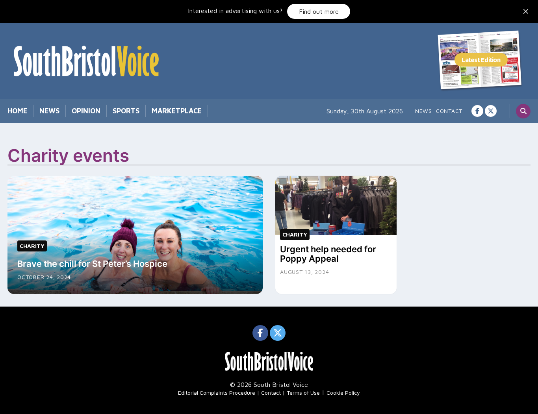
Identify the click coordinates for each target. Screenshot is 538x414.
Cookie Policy (343, 392)
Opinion (86, 111)
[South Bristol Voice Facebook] (477, 111)
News (49, 111)
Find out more (319, 11)
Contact (449, 110)
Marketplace (177, 111)
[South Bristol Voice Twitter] (491, 111)
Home (17, 111)
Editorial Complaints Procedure (216, 392)
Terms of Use (303, 392)
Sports (126, 111)
